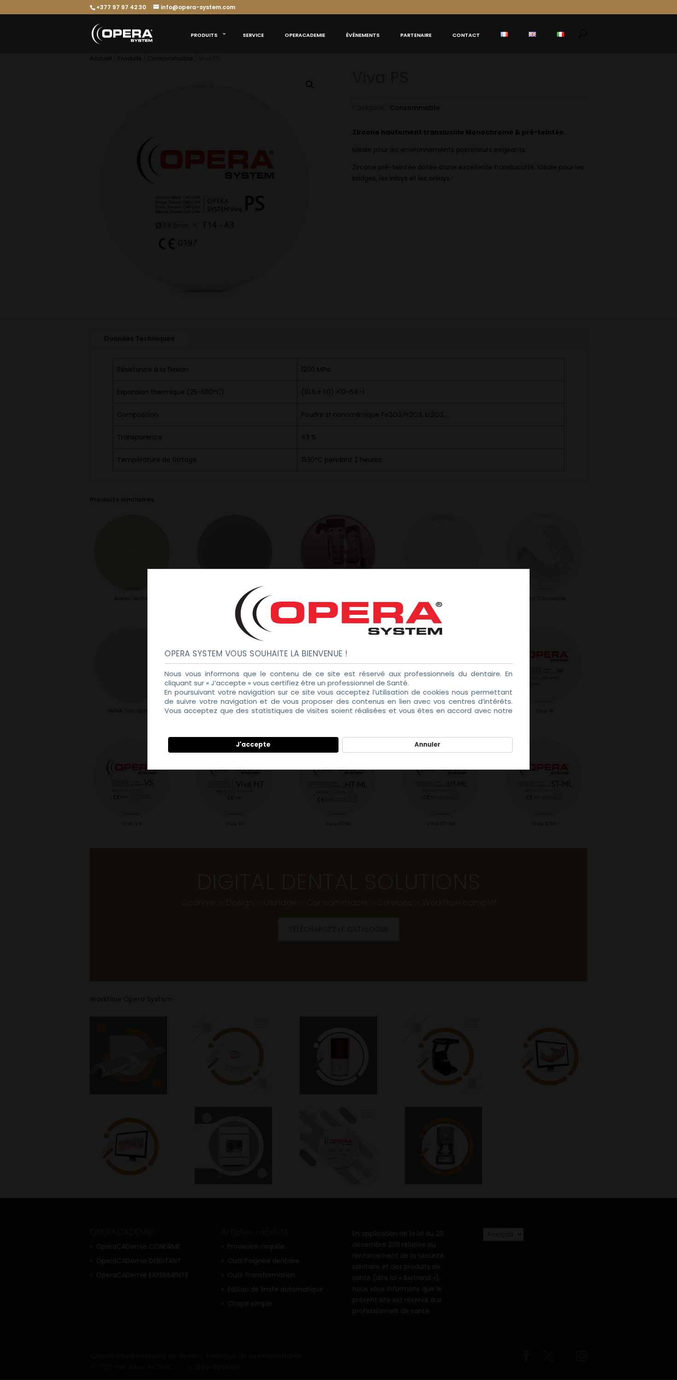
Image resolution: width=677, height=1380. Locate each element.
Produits (204, 35)
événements (362, 35)
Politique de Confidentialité (211, 720)
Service (253, 35)
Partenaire (416, 35)
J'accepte (253, 744)
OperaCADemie (305, 35)
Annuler (427, 744)
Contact (466, 35)
